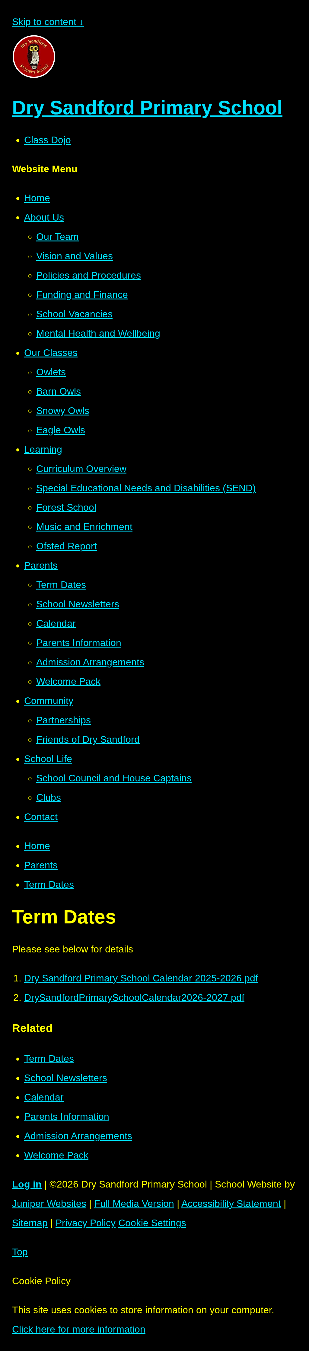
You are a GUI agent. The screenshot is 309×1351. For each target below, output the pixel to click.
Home (37, 845)
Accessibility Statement (231, 1203)
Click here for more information (78, 1329)
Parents (41, 865)
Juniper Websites (49, 1203)
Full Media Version (134, 1203)
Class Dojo (47, 139)
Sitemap (30, 1222)
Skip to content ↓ (48, 21)
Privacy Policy (86, 1222)
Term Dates (49, 884)
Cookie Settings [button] (152, 1222)
